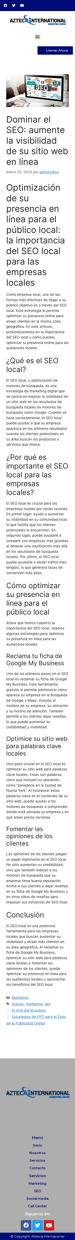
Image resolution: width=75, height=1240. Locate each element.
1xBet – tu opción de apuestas (26, 1037)
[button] (37, 36)
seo (48, 1004)
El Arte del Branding (28, 1010)
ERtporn (8, 1048)
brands (18, 1004)
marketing (34, 1004)
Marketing (20, 998)
